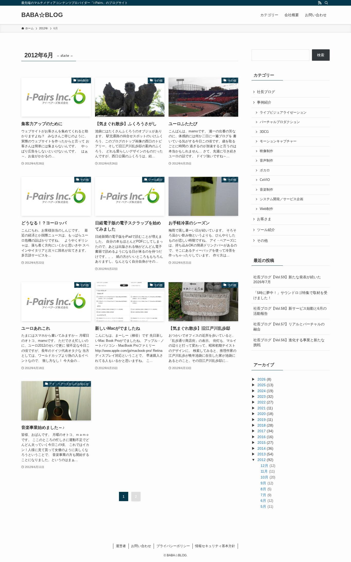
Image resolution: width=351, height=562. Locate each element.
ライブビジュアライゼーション (283, 112)
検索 (320, 55)
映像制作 (266, 151)
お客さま (264, 219)
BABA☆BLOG (42, 15)
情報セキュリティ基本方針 (215, 546)
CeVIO (265, 180)
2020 (261, 414)
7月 (266, 495)
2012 (261, 460)
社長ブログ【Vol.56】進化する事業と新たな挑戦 (289, 342)
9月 (267, 483)
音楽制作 (266, 189)
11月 (267, 471)
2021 (261, 408)
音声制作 (266, 160)
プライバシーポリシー (173, 546)
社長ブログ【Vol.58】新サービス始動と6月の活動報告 (290, 311)
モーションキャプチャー (278, 141)
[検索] (326, 3)
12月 (268, 466)
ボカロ (265, 170)
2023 (261, 396)
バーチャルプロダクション (280, 122)
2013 (261, 454)
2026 (261, 379)
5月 (267, 506)
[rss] (319, 3)
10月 (268, 477)
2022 (261, 402)
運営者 (121, 546)
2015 (261, 442)
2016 (261, 437)
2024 (261, 391)
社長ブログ (266, 92)
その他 (262, 240)
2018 (261, 425)
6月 (267, 501)
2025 (261, 385)
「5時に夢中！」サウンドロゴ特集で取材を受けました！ (290, 295)
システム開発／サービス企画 (281, 199)
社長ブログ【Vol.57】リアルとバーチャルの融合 (289, 326)
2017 (261, 431)
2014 (261, 448)
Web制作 (266, 209)
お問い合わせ (141, 546)
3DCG (264, 132)
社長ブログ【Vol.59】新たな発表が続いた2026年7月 (287, 279)
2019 (261, 420)
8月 (266, 489)
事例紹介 (264, 102)
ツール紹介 (266, 230)
